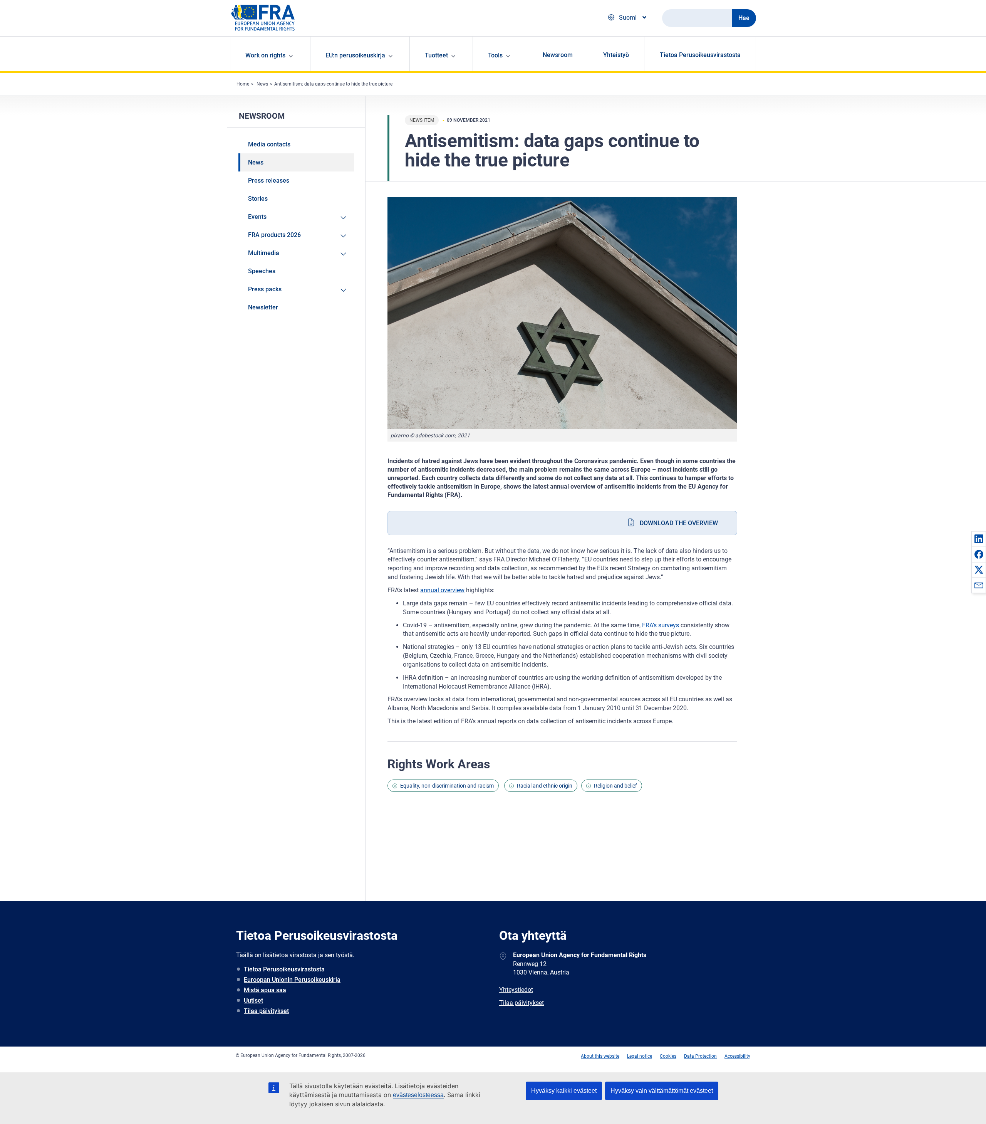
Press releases (268, 180)
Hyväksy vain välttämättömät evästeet (661, 1090)
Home (242, 84)
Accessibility (737, 1056)
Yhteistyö (616, 55)
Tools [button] (495, 55)
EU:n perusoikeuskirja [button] (355, 55)
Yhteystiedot (516, 989)
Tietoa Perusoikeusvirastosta (700, 55)
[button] (979, 538)
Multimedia (263, 253)
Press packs (265, 289)
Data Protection (700, 1056)
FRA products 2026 (274, 235)
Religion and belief (615, 786)
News (262, 84)
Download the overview (679, 523)
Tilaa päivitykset (266, 1011)
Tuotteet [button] (436, 55)
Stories (258, 198)
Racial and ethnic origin (544, 786)
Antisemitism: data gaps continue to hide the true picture (333, 84)
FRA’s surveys (660, 625)
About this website (600, 1056)
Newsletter (263, 307)
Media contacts (269, 144)
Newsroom (558, 55)
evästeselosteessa (418, 1095)
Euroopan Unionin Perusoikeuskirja (292, 979)
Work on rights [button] (265, 55)
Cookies (668, 1056)
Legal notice (639, 1056)
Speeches (261, 271)
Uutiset (253, 1000)
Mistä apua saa (265, 990)
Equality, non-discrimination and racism (447, 786)
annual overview (442, 590)
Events (257, 216)
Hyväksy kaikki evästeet (564, 1090)
